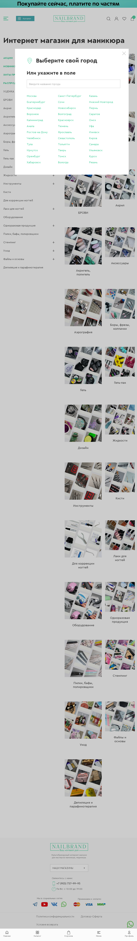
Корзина (68, 936)
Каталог (37, 936)
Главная (7, 936)
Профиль (129, 936)
